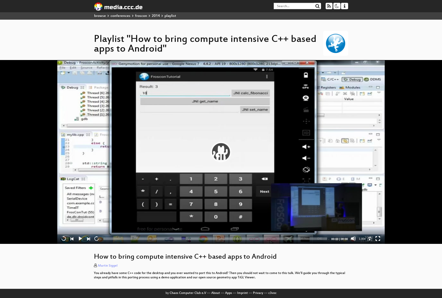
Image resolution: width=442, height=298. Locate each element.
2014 (156, 16)
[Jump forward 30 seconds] (96, 238)
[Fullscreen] (377, 238)
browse (100, 16)
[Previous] (72, 238)
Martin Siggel (107, 266)
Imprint (242, 293)
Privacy (258, 293)
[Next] (88, 238)
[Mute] (353, 238)
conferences (120, 16)
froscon (141, 16)
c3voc (272, 293)
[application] (221, 152)
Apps (228, 293)
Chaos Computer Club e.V (188, 293)
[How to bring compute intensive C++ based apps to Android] (369, 238)
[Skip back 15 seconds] (63, 238)
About (215, 293)
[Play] (221, 152)
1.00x (362, 238)
